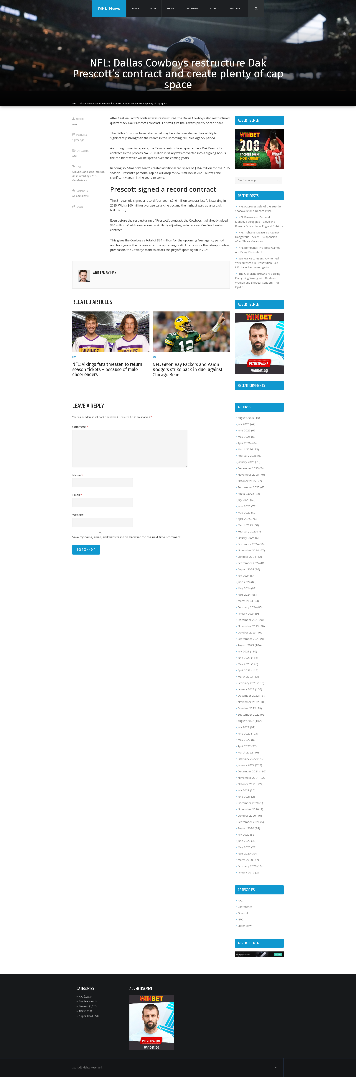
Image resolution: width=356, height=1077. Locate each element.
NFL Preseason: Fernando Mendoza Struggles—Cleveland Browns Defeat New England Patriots (259, 221)
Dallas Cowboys (81, 176)
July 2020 (243, 834)
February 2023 (247, 683)
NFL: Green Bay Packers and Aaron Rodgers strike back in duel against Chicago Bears (187, 370)
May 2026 (244, 436)
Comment (80, 427)
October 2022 (247, 708)
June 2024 (244, 582)
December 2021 (248, 771)
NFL (94, 176)
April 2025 (244, 519)
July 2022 (243, 727)
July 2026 (243, 424)
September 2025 (249, 487)
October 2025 (247, 481)
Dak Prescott (96, 171)
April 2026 (244, 443)
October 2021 (247, 784)
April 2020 (244, 853)
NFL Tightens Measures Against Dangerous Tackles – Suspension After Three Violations (257, 236)
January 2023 (246, 689)
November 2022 (248, 702)
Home (135, 8)
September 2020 (249, 822)
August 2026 (246, 418)
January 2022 (246, 765)
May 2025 (244, 512)
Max (74, 124)
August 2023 (246, 645)
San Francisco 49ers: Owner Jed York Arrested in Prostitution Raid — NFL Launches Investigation (258, 262)
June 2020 (244, 841)
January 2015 (246, 872)
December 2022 (248, 695)
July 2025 (243, 500)
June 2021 (244, 796)
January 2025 (246, 538)
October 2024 (247, 556)
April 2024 (244, 594)
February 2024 (247, 607)
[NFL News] (109, 8)
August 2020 (246, 828)
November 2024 (248, 550)
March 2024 (245, 601)
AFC (240, 900)
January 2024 (246, 613)
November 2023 (248, 626)
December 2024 (248, 544)
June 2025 (244, 506)
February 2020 (247, 866)
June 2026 (244, 430)
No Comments (80, 196)
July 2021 (243, 790)
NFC (74, 156)
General (243, 913)
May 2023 (244, 664)
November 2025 (248, 474)
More (213, 8)
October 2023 (247, 632)
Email (77, 495)
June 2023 (244, 657)
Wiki (153, 8)
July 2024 (243, 575)
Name (77, 475)
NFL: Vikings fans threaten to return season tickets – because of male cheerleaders (107, 369)
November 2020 (248, 809)
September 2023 (249, 639)
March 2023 (245, 676)
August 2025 (246, 493)
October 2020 (247, 815)
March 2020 (245, 860)
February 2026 (247, 455)
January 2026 (246, 462)
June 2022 (244, 733)
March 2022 (245, 752)
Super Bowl (245, 925)
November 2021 (248, 777)
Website (78, 515)
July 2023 (243, 651)
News (170, 8)
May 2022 (244, 740)
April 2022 (244, 746)
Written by (104, 273)
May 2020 (244, 847)
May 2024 (244, 588)
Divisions (192, 8)
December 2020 (248, 803)
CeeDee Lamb (80, 171)
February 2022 (247, 759)
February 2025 (247, 531)
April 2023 (244, 670)
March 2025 (245, 525)
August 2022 (246, 721)
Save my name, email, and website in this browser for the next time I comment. (126, 537)
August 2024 (246, 569)
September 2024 (249, 563)
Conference (245, 907)
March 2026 (245, 449)
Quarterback (79, 180)
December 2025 (248, 468)
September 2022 (249, 714)
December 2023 (248, 620)
